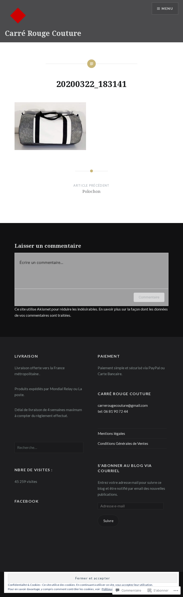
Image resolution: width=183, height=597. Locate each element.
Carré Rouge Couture (43, 33)
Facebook (27, 501)
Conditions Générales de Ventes (123, 443)
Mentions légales (111, 433)
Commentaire (149, 297)
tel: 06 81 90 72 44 (113, 411)
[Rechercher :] (49, 447)
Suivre (108, 521)
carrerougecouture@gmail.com (123, 405)
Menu (167, 8)
